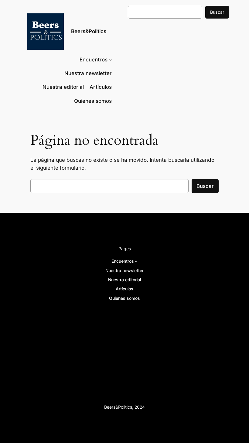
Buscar (217, 12)
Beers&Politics (88, 31)
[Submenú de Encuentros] (110, 59)
